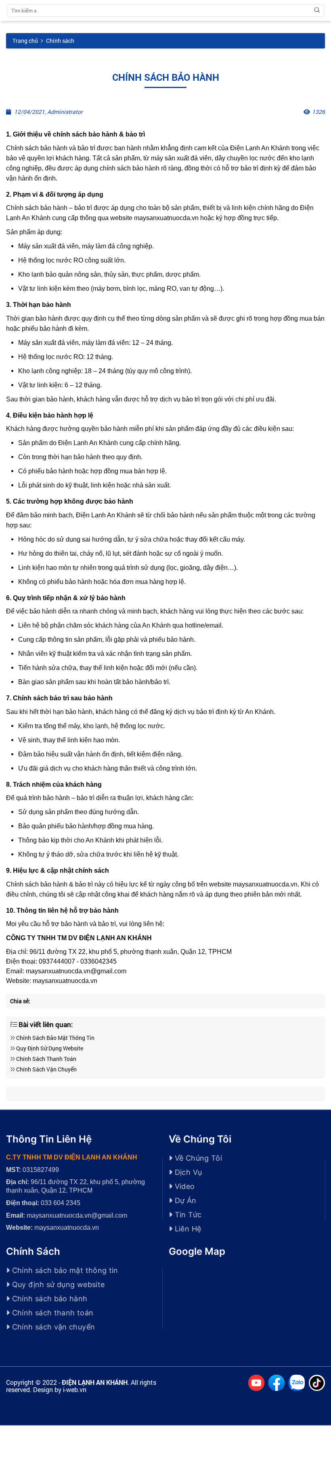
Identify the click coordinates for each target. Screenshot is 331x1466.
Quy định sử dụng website (49, 1048)
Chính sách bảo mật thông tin (54, 1038)
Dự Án (184, 1200)
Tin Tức (186, 1214)
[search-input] (46, 10)
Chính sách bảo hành (48, 1298)
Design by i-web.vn (59, 1389)
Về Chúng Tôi (197, 1158)
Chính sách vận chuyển (46, 1069)
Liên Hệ (186, 1228)
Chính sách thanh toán (45, 1059)
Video (183, 1186)
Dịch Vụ (187, 1172)
